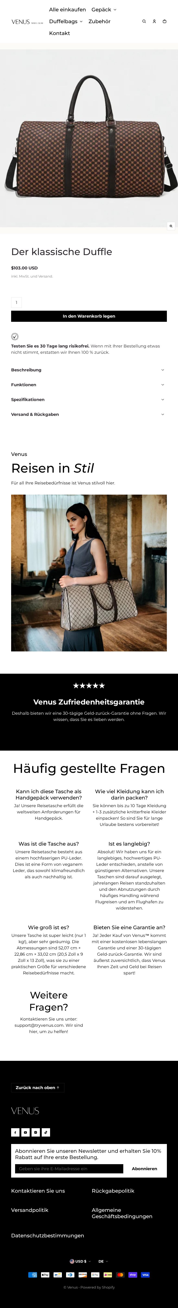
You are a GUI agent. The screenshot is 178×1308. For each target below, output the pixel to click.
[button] (144, 21)
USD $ (80, 1261)
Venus (72, 1287)
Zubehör (100, 21)
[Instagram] (36, 1132)
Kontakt (59, 33)
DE (101, 1261)
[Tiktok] (46, 1132)
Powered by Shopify (97, 1287)
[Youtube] (25, 1132)
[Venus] (27, 21)
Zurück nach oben (35, 1087)
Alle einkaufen (67, 9)
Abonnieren (144, 1168)
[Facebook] (15, 1132)
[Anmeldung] (154, 21)
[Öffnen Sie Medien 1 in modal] (89, 138)
